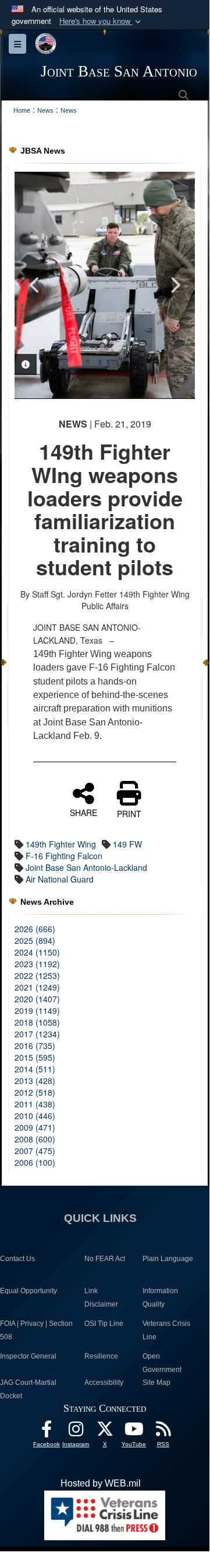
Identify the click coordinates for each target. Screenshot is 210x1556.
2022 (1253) (37, 975)
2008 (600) (35, 1139)
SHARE (83, 812)
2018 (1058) (37, 1022)
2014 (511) (35, 1069)
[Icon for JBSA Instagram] (75, 1432)
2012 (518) (35, 1092)
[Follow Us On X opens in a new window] (104, 1432)
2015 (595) (35, 1057)
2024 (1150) (37, 952)
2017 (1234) (37, 1034)
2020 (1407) (37, 999)
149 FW (127, 844)
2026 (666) (35, 929)
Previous (35, 285)
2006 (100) (35, 1162)
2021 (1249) (37, 987)
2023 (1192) (37, 964)
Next (174, 285)
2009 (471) (35, 1127)
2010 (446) (35, 1115)
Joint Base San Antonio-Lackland (86, 867)
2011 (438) (35, 1104)
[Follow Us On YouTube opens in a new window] (133, 1432)
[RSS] (162, 1432)
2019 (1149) (37, 1010)
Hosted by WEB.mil (100, 1483)
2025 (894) (35, 940)
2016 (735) (35, 1045)
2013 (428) (35, 1080)
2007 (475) (35, 1150)
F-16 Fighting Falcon (64, 856)
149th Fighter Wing (61, 844)
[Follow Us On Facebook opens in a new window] (46, 1432)
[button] (101, 21)
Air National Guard (60, 879)
